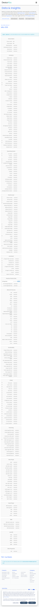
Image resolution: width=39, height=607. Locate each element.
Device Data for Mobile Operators (30, 561)
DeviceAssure (4, 575)
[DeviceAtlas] (7, 3)
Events (31, 579)
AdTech (13, 572)
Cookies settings (16, 602)
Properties (21, 18)
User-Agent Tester (30, 18)
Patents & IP (32, 577)
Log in (4, 34)
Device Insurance (24, 576)
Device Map (4, 576)
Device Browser (21, 13)
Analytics (13, 575)
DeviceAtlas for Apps (5, 573)
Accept (24, 602)
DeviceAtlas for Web (5, 572)
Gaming (22, 573)
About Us (31, 572)
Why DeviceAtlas (33, 573)
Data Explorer (32, 13)
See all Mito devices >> (5, 25)
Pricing (3, 579)
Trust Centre (32, 580)
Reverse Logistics (24, 575)
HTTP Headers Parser (30, 15)
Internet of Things (15, 576)
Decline (32, 602)
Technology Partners (32, 576)
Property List (9, 15)
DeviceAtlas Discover (6, 577)
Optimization (14, 573)
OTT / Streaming (15, 577)
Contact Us (32, 581)
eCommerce (23, 572)
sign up (7, 34)
